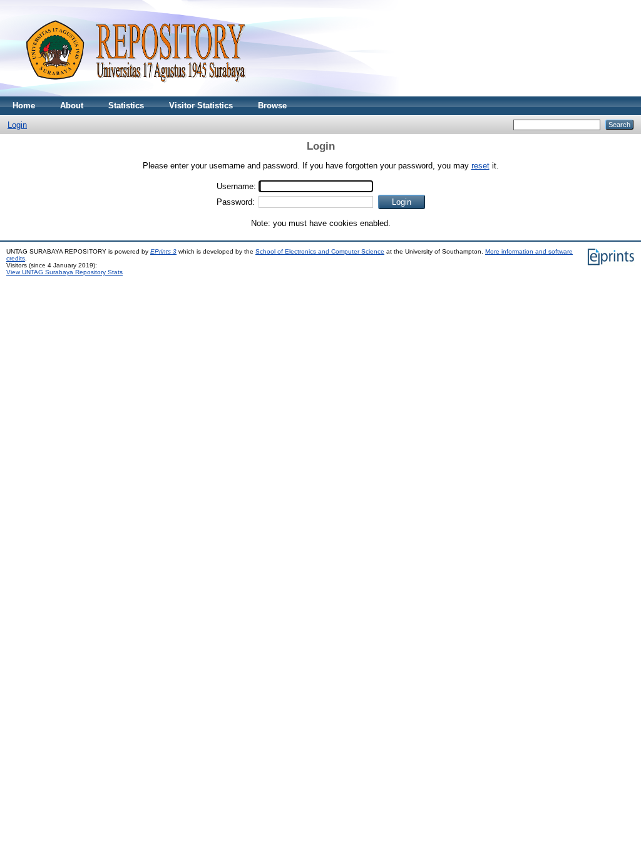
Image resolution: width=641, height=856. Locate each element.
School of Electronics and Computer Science (319, 251)
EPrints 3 (163, 251)
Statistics (126, 105)
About (71, 105)
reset (480, 165)
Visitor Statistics (201, 105)
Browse (272, 105)
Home (24, 105)
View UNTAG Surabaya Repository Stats (64, 272)
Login (17, 125)
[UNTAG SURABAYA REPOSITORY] (131, 93)
